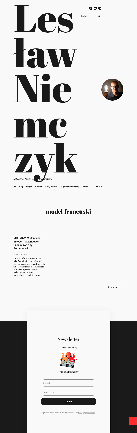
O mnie (97, 186)
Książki (29, 186)
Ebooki (38, 186)
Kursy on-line (51, 186)
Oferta (85, 186)
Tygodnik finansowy (69, 186)
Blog (21, 186)
